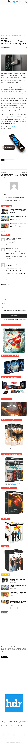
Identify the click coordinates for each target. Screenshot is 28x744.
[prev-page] (2, 231)
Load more (13, 608)
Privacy (22, 740)
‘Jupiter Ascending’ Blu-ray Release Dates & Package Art (7, 176)
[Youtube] (23, 735)
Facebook (24, 725)
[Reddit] (15, 735)
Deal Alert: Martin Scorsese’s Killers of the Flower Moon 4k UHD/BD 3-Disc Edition (18, 211)
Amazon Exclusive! (16, 448)
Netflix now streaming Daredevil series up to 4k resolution (21, 176)
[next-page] (4, 231)
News (6, 35)
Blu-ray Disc (4, 220)
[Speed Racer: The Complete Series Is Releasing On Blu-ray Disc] (5, 225)
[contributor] (2, 47)
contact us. (20, 200)
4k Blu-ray (3, 213)
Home (2, 35)
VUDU (6, 38)
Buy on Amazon (13, 484)
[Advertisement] (14, 18)
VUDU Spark (11, 160)
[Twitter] (19, 735)
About (5, 740)
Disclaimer (16, 740)
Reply (7, 244)
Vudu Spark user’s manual (15, 126)
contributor (6, 47)
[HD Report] (14, 1)
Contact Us (10, 740)
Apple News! (11, 725)
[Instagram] (8, 735)
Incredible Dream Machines (13, 238)
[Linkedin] (12, 735)
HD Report (12, 213)
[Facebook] (4, 735)
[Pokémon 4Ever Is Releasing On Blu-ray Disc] (5, 218)
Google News (11, 197)
